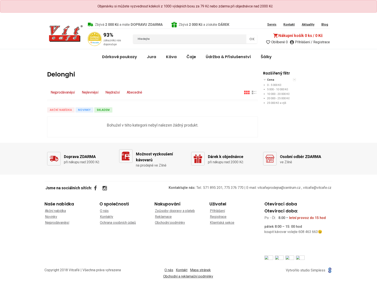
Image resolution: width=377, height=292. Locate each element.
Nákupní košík (298, 35)
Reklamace (163, 217)
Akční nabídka (61, 110)
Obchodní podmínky (170, 223)
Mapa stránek (200, 270)
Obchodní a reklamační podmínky (188, 276)
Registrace (218, 217)
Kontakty (106, 217)
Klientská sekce (222, 223)
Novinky (84, 110)
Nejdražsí (112, 92)
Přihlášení (217, 211)
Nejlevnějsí (90, 92)
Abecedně (134, 92)
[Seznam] (254, 92)
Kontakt (181, 270)
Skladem (103, 110)
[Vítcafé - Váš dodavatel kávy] (65, 33)
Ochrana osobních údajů (118, 223)
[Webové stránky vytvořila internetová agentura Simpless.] (329, 270)
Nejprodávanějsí (63, 92)
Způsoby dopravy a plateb (175, 211)
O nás (104, 211)
